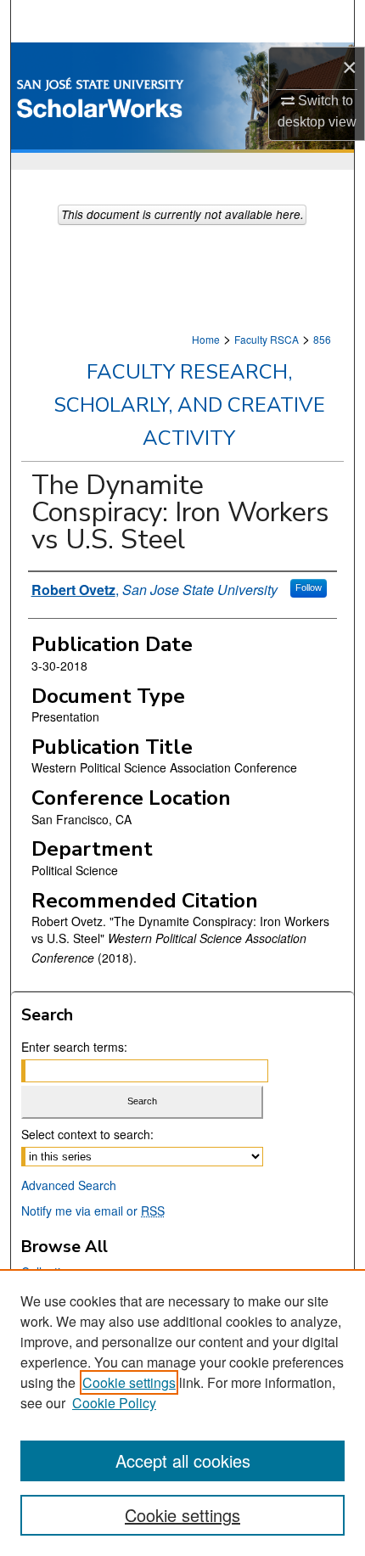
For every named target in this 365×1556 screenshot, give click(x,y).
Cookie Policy (114, 1403)
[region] (182, 1412)
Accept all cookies (182, 1460)
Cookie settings (129, 1382)
